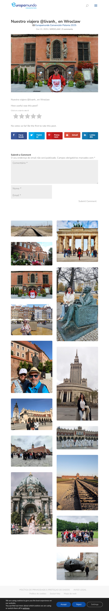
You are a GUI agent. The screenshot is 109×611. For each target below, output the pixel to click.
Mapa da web (70, 593)
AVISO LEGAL (80, 589)
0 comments (67, 29)
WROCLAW (55, 29)
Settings (94, 604)
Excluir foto (55, 593)
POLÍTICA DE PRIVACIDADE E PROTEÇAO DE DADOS (44, 589)
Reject (78, 604)
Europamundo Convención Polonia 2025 (55, 25)
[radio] (15, 117)
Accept (64, 604)
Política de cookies (37, 593)
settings (26, 608)
